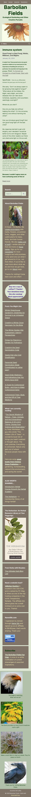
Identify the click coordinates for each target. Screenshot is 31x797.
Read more (6, 181)
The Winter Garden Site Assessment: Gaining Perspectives (14, 332)
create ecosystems (12, 229)
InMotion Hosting (12, 586)
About (5, 2)
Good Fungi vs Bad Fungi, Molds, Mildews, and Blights (15, 54)
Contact (11, 2)
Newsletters (24, 2)
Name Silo (16, 623)
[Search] (23, 194)
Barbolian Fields (15, 10)
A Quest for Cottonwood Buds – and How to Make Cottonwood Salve (14, 387)
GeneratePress (15, 795)
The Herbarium (11, 497)
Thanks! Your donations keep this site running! (15, 292)
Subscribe (16, 2)
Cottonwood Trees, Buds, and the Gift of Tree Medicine (15, 397)
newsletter (9, 252)
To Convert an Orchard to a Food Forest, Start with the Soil (15, 73)
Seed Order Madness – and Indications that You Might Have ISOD (14, 377)
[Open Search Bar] (29, 43)
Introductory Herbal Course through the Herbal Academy (15, 489)
